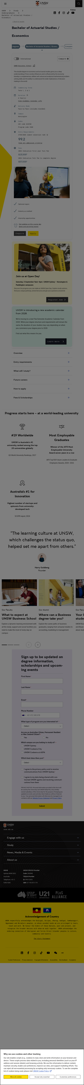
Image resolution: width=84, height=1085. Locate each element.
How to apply (20, 389)
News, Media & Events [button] (19, 852)
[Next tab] (37, 645)
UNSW (4, 11)
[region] (42, 1067)
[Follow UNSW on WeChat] (56, 953)
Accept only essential (42, 1077)
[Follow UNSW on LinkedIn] (22, 953)
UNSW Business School (22, 66)
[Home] (42, 3)
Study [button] (10, 845)
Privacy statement (27, 960)
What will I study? (22, 371)
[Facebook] (59, 13)
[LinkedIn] (55, 13)
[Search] (78, 3)
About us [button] (12, 859)
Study (16, 11)
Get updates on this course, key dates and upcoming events (30, 225)
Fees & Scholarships (23, 397)
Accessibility (53, 960)
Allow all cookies (16, 1077)
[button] (27, 95)
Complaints (72, 960)
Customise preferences (68, 1077)
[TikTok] (68, 13)
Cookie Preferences (14, 960)
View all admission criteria (30, 143)
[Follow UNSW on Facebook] (28, 953)
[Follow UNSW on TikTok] (41, 953)
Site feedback (63, 960)
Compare (62, 59)
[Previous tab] (29, 645)
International (25, 59)
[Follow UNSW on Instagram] (34, 953)
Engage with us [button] (15, 837)
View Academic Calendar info (30, 101)
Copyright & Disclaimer (41, 960)
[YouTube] (73, 13)
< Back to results (18, 21)
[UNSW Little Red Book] (62, 952)
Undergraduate (8, 13)
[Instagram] (64, 13)
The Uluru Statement (42, 939)
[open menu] (5, 3)
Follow (73, 10)
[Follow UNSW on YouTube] (48, 953)
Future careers (20, 380)
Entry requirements (23, 362)
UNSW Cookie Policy (42, 1071)
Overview (18, 353)
